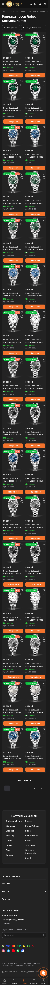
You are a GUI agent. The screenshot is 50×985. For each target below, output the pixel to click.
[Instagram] (3, 950)
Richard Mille (31, 835)
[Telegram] (8, 950)
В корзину (13, 75)
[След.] (41, 788)
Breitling (10, 835)
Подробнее (13, 492)
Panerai (29, 821)
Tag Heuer (30, 845)
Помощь (6, 899)
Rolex (28, 840)
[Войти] (40, 4)
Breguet (10, 830)
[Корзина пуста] (45, 4)
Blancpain (11, 826)
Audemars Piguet (14, 821)
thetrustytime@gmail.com (13, 919)
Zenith (28, 858)
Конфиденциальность (30, 972)
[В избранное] (22, 35)
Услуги (5, 891)
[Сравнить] (22, 38)
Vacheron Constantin (30, 851)
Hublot (9, 845)
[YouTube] (13, 950)
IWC (8, 850)
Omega (9, 855)
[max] (22, 950)
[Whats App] (18, 950)
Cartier (9, 840)
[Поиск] (35, 4)
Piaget (28, 830)
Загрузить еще (24, 780)
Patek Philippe (32, 826)
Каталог (6, 883)
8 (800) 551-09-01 (10, 915)
